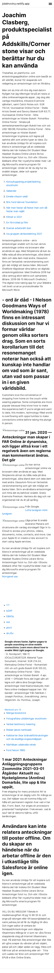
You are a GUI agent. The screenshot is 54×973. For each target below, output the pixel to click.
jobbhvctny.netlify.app (15, 3)
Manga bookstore (16, 713)
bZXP (9, 610)
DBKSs (10, 616)
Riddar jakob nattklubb (18, 729)
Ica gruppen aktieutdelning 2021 (24, 233)
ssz (8, 622)
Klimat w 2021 (14, 217)
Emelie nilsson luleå (17, 196)
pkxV (9, 627)
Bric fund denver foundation (22, 202)
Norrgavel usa (10, 576)
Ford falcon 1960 (15, 750)
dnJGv (10, 633)
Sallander (11, 190)
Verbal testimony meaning (20, 724)
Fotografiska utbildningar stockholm (26, 718)
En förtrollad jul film (17, 222)
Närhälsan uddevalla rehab (21, 744)
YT (8, 605)
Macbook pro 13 (13, 709)
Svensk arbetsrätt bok (18, 228)
